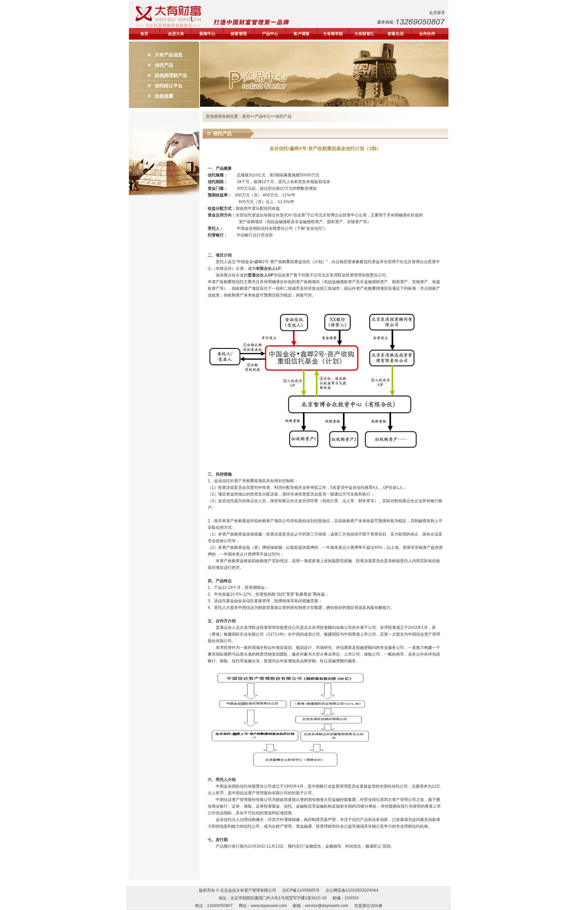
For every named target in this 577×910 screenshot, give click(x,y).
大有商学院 (333, 33)
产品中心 (270, 33)
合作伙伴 (427, 33)
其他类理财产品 (171, 75)
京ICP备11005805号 (301, 890)
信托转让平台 (169, 85)
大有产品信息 (169, 54)
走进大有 (176, 33)
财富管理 (239, 33)
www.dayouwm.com (269, 905)
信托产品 (164, 65)
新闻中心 (207, 33)
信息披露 (164, 96)
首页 (144, 33)
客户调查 (302, 33)
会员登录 (437, 12)
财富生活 (396, 33)
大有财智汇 (364, 33)
